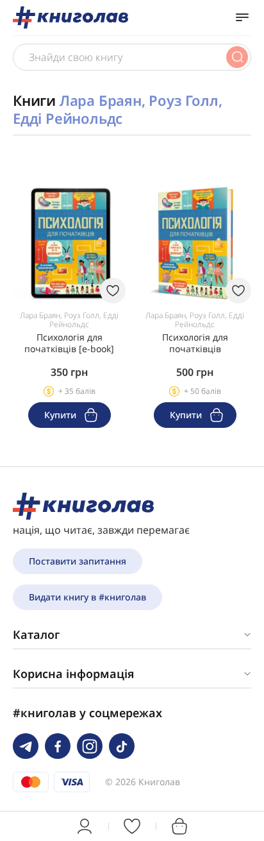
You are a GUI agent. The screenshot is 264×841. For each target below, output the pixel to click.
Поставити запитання (77, 561)
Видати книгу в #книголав (87, 597)
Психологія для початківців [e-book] (69, 343)
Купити (61, 415)
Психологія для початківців (195, 343)
